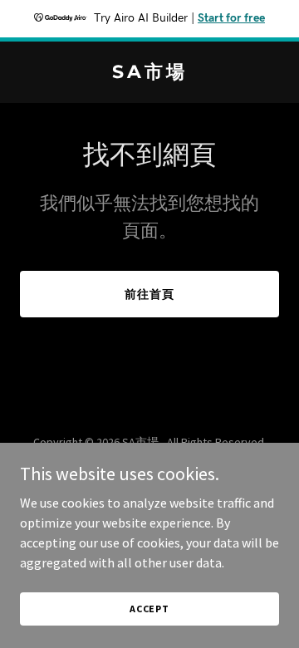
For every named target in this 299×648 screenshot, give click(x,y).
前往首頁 (149, 294)
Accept (149, 608)
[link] (149, 73)
